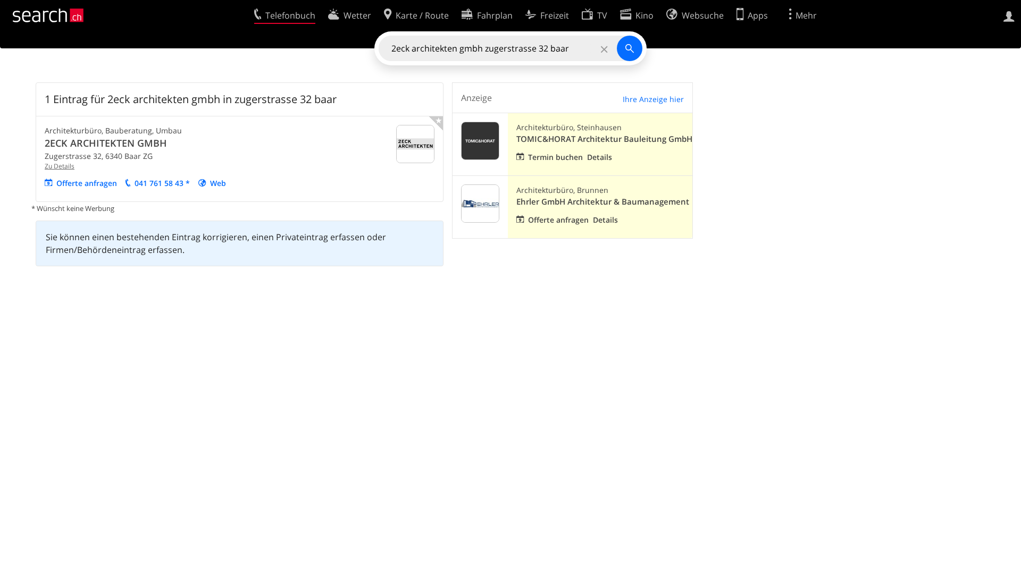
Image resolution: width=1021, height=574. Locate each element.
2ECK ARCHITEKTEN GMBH (106, 143)
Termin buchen (555, 157)
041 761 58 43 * (162, 183)
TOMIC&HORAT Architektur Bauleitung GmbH (604, 139)
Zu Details (59, 166)
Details (599, 157)
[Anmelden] (1009, 15)
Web (218, 183)
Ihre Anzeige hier (653, 99)
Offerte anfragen (86, 183)
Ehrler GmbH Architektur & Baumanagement (602, 201)
